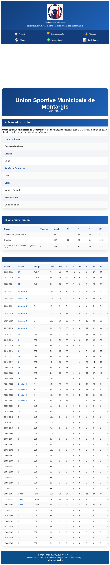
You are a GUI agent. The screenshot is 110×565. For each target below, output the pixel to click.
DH (19, 335)
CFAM (20, 494)
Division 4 (22, 384)
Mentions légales (55, 560)
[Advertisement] (55, 64)
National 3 (22, 291)
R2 (19, 272)
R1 (19, 284)
